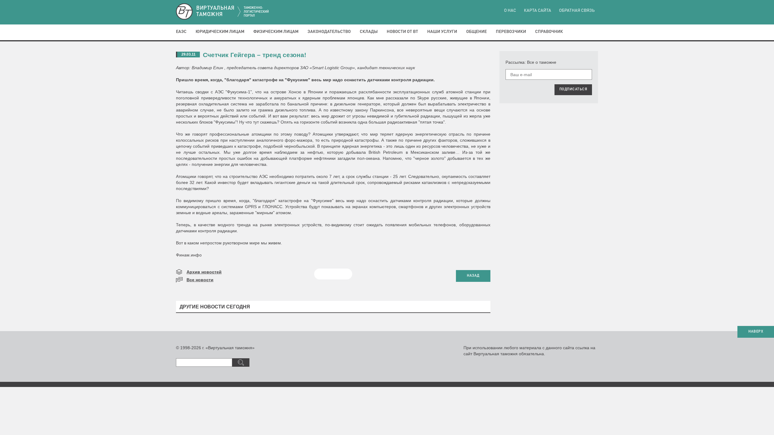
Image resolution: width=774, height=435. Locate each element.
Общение (476, 32)
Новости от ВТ (402, 32)
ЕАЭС (181, 32)
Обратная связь (577, 10)
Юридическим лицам (220, 32)
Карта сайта (537, 10)
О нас (510, 10)
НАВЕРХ (755, 332)
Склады (369, 32)
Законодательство (329, 32)
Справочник (549, 32)
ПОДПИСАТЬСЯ (573, 89)
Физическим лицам (275, 32)
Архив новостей (204, 271)
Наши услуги (442, 32)
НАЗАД (473, 276)
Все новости (200, 279)
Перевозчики (511, 32)
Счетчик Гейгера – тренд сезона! (254, 54)
